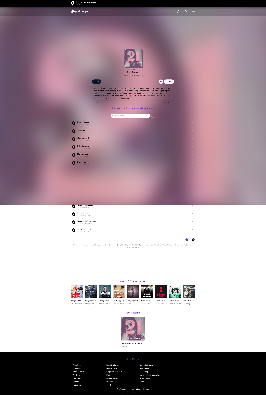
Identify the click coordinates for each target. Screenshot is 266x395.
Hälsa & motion (112, 378)
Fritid (142, 382)
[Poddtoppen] (80, 11)
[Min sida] (178, 11)
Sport (108, 385)
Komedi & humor (112, 365)
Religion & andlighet (114, 372)
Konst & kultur (111, 368)
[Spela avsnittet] (73, 123)
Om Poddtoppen (123, 389)
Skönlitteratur (145, 378)
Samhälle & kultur (146, 365)
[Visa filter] (153, 116)
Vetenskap (77, 385)
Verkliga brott (78, 372)
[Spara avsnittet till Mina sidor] (161, 81)
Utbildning (144, 372)
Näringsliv (77, 368)
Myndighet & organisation (150, 375)
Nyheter (109, 382)
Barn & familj (145, 368)
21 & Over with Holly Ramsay (133, 75)
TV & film (76, 375)
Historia (76, 382)
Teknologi (77, 378)
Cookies (146, 389)
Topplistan (77, 365)
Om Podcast (136, 389)
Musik (108, 375)
